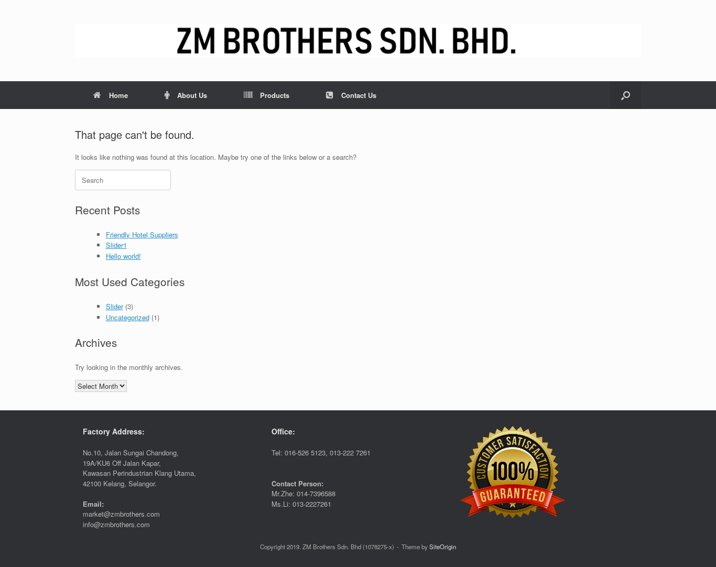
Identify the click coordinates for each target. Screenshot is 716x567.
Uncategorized (127, 317)
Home (118, 95)
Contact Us (358, 95)
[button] (625, 95)
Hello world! (123, 256)
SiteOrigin (442, 546)
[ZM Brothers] (358, 41)
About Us (192, 95)
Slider (114, 306)
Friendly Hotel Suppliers (142, 234)
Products (274, 95)
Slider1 (116, 245)
